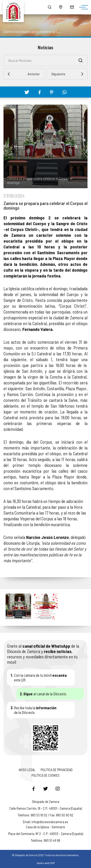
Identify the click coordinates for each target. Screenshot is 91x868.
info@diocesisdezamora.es (50, 822)
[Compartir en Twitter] (26, 92)
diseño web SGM (46, 863)
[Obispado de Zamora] (15, 7)
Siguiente (58, 74)
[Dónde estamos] (60, 7)
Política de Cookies (46, 775)
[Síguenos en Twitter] (45, 788)
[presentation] (18, 146)
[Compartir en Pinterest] (51, 92)
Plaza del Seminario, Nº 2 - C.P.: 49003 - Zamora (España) (45, 834)
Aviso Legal (27, 770)
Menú (82, 7)
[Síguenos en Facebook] (33, 788)
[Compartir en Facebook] (39, 92)
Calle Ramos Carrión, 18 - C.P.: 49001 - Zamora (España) (45, 808)
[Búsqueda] (49, 7)
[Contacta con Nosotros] (72, 7)
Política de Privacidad (57, 770)
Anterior (34, 74)
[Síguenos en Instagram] (57, 788)
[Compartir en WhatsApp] (65, 92)
